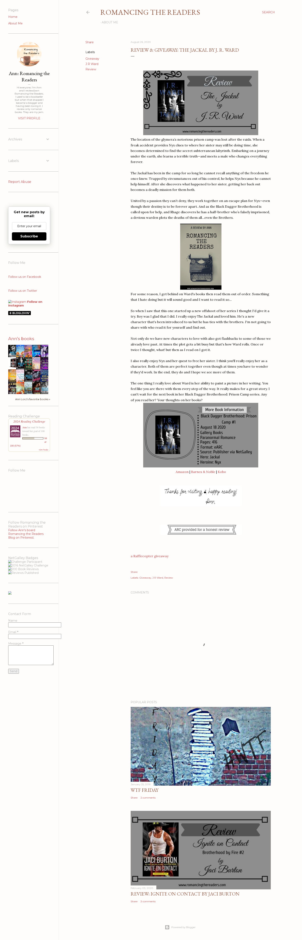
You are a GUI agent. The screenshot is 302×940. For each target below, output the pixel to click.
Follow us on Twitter (22, 291)
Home (12, 17)
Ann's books (21, 338)
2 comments (148, 797)
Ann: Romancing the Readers (29, 76)
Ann (24, 427)
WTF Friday (144, 790)
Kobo (222, 472)
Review (90, 69)
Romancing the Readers (150, 12)
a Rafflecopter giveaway (149, 556)
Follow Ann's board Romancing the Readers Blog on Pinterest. (26, 533)
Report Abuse (19, 182)
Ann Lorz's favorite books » (32, 399)
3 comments (148, 901)
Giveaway (92, 58)
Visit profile (29, 118)
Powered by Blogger (183, 927)
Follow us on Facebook (24, 277)
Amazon (182, 472)
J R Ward (91, 64)
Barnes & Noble (203, 472)
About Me (110, 22)
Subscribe (29, 236)
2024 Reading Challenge (29, 421)
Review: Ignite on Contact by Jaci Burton (185, 894)
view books (43, 449)
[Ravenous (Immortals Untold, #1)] (13, 367)
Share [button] (89, 42)
